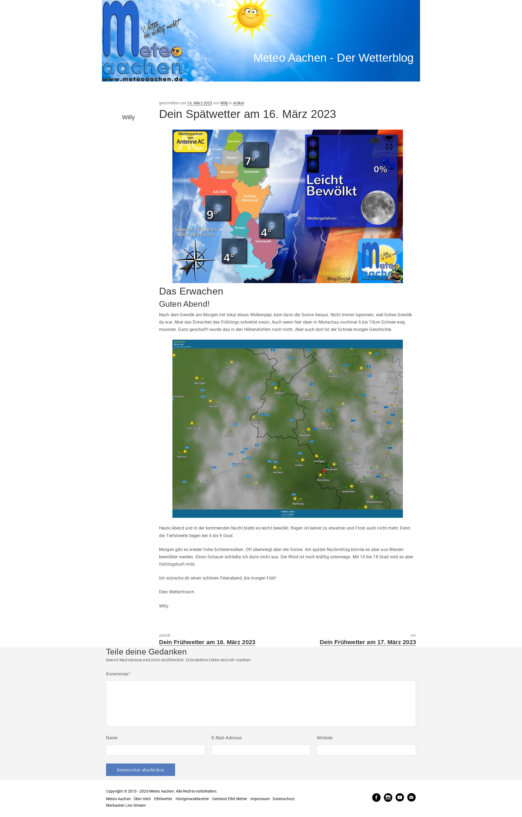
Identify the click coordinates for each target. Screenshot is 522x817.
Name (112, 737)
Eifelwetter (163, 799)
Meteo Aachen (118, 799)
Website (325, 737)
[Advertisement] (202, 91)
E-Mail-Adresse (227, 737)
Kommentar (118, 674)
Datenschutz (284, 799)
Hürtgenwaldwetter (192, 799)
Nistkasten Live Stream (126, 805)
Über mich (142, 799)
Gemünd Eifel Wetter (229, 799)
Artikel (238, 103)
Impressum (260, 799)
